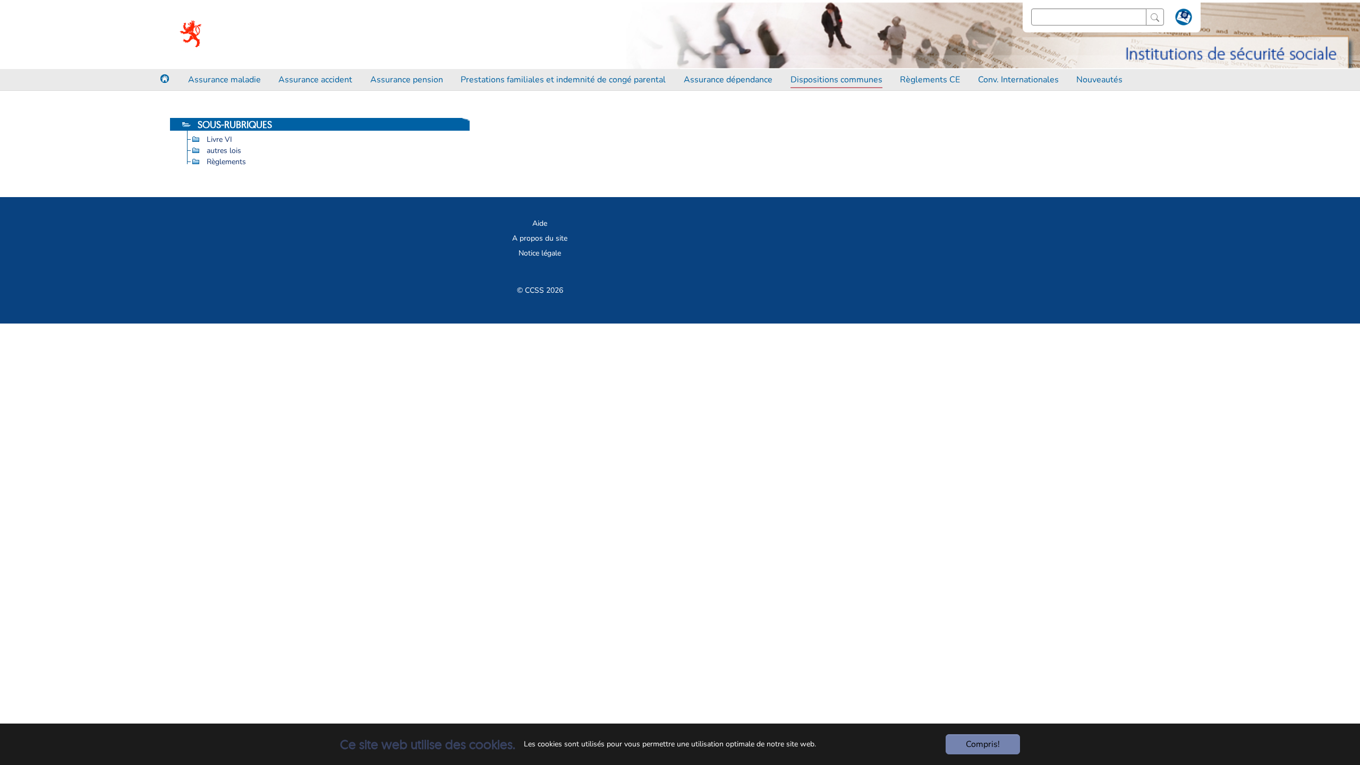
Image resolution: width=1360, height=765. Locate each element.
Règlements (226, 162)
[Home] (164, 78)
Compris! (983, 744)
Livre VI (219, 139)
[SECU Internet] (191, 34)
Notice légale (539, 253)
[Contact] (1182, 19)
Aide (539, 223)
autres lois (224, 151)
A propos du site (539, 238)
